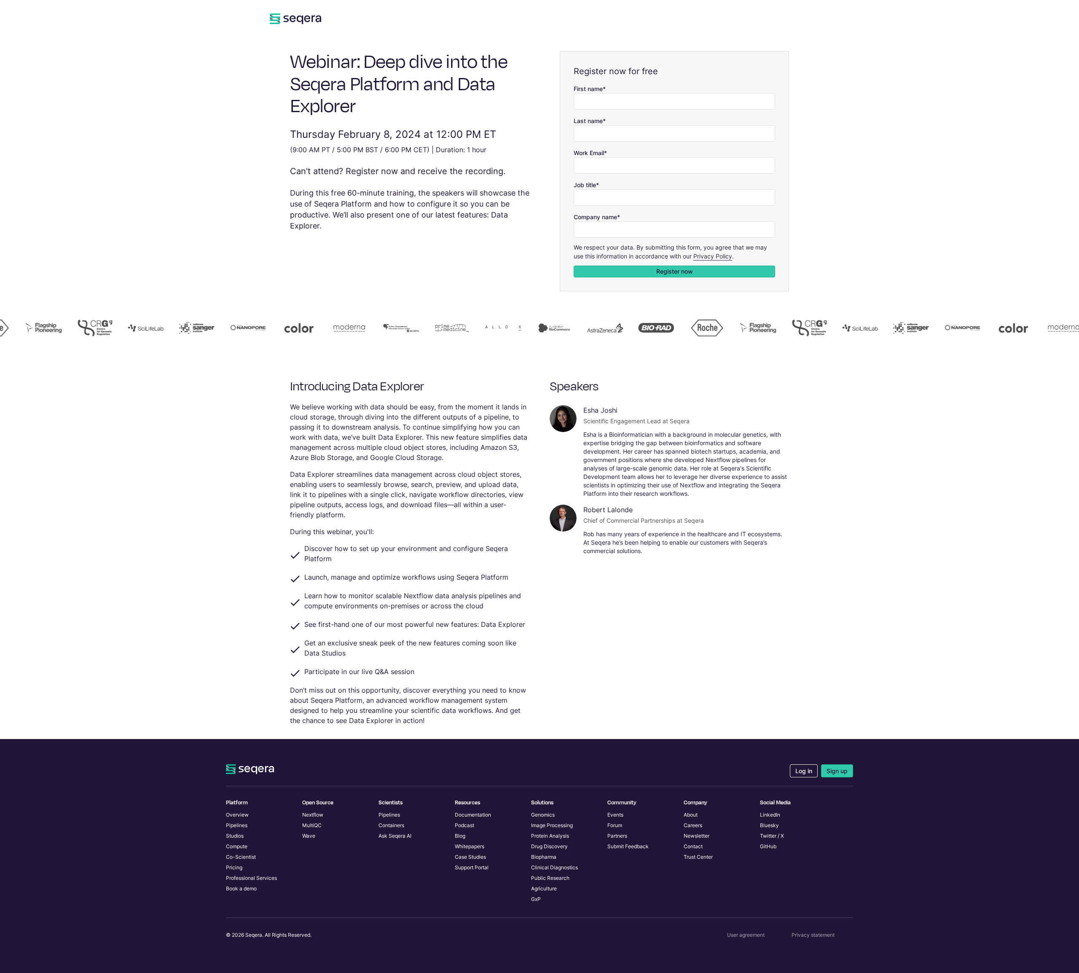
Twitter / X (772, 836)
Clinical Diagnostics (554, 867)
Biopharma (543, 857)
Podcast (464, 825)
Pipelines (236, 825)
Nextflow (312, 815)
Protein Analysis (550, 836)
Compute (236, 846)
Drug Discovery (549, 846)
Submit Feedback (628, 846)
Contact (693, 846)
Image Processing (552, 825)
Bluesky (769, 825)
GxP (536, 899)
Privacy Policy (712, 256)
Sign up (837, 770)
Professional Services (251, 878)
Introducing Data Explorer (357, 386)
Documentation (473, 815)
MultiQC (312, 825)
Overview (237, 815)
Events (615, 815)
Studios (235, 836)
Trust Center (698, 857)
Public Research (550, 878)
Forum (614, 825)
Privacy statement (813, 935)
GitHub (768, 846)
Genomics (543, 815)
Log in (803, 770)
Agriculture (544, 888)
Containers (391, 825)
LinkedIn (770, 815)
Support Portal (472, 867)
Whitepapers (469, 846)
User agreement (746, 935)
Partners (617, 836)
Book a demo (241, 888)
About (691, 815)
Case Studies (470, 857)
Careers (693, 825)
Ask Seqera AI (394, 836)
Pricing (234, 867)
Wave (308, 836)
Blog (460, 836)
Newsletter (696, 836)
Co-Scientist (241, 857)
